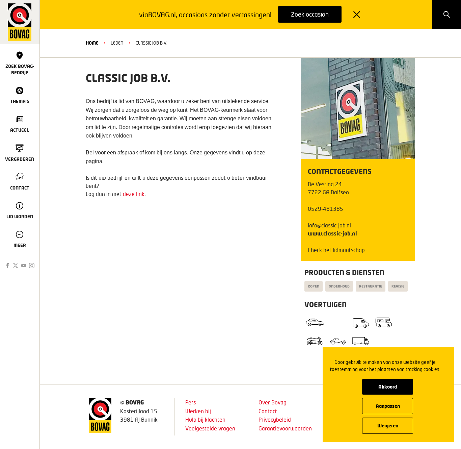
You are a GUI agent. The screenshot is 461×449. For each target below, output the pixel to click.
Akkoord (387, 387)
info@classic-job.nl (329, 225)
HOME (92, 43)
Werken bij (198, 411)
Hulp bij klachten (205, 419)
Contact (268, 411)
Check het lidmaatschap (336, 250)
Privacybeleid (275, 419)
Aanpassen (388, 406)
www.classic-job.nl (332, 233)
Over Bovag (273, 402)
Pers (190, 402)
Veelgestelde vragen (210, 428)
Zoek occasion (310, 14)
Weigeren (387, 425)
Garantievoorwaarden (285, 428)
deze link (133, 194)
